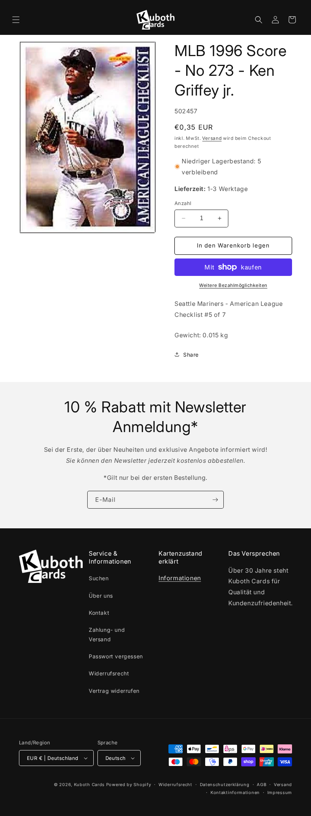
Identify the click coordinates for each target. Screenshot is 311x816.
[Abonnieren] (215, 500)
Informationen (180, 578)
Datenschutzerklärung (225, 784)
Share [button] (191, 354)
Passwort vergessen (116, 656)
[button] (16, 19)
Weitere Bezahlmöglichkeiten (233, 285)
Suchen (99, 578)
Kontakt (99, 612)
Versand (211, 138)
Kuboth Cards (89, 784)
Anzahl (182, 203)
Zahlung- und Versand (107, 634)
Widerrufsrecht (109, 673)
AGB (261, 784)
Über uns (101, 595)
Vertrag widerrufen (114, 691)
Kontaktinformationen (235, 792)
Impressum (279, 792)
